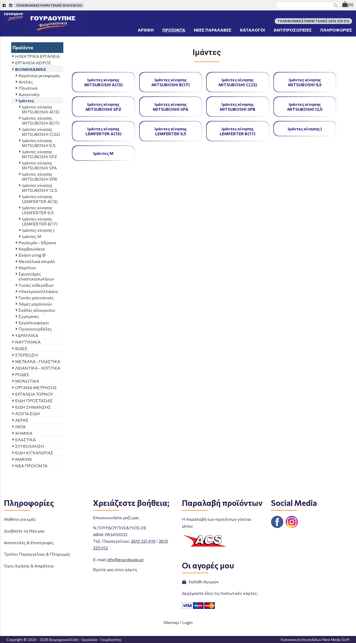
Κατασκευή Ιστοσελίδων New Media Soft (315, 639)
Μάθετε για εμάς (20, 519)
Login (187, 622)
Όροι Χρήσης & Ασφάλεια (29, 565)
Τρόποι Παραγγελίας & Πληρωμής (37, 554)
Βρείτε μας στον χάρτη (115, 569)
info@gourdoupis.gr (125, 559)
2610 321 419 (143, 540)
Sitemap (171, 622)
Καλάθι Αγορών (203, 581)
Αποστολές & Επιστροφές (29, 542)
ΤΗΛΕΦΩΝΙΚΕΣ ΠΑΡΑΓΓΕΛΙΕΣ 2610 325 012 (49, 5)
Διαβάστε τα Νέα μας (24, 530)
